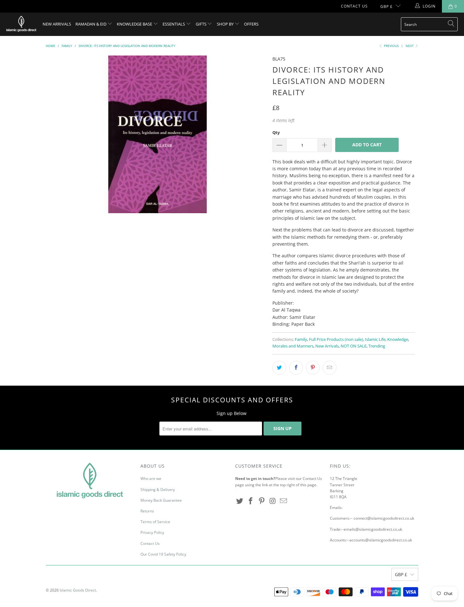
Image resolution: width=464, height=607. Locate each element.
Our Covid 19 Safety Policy (163, 554)
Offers (251, 24)
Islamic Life (375, 339)
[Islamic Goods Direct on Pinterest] (261, 501)
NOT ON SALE (353, 346)
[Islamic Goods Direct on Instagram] (272, 501)
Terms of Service (155, 521)
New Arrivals (57, 24)
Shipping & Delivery (157, 489)
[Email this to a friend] (329, 368)
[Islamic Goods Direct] (21, 24)
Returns (147, 511)
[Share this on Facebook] (296, 368)
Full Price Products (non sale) (336, 339)
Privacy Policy (152, 532)
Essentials (174, 24)
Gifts (201, 24)
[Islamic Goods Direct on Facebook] (251, 501)
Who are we (150, 478)
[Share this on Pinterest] (313, 368)
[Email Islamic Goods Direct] (284, 501)
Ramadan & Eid (91, 24)
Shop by (226, 24)
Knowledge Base (135, 24)
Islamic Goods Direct (78, 590)
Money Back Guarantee (161, 500)
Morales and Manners (292, 346)
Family (301, 339)
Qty (276, 132)
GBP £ (386, 6)
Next (410, 46)
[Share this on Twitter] (279, 368)
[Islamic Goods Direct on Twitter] (240, 501)
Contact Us (354, 6)
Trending (376, 346)
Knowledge (397, 339)
